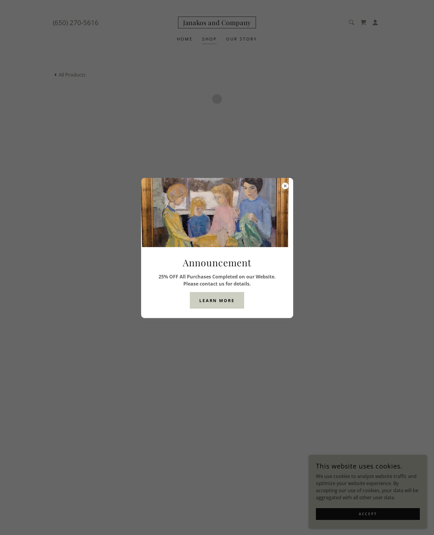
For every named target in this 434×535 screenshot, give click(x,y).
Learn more (217, 300)
